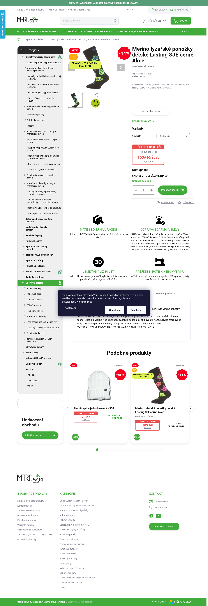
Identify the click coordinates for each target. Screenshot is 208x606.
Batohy (30, 126)
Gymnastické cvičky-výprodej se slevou (42, 140)
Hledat (115, 20)
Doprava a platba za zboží (29, 515)
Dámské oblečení (34, 299)
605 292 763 (161, 507)
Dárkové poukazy (34, 364)
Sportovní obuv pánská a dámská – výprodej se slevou (44, 157)
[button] (97, 450)
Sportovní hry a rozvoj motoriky (36, 247)
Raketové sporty (34, 241)
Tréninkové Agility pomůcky (39, 255)
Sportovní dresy (34, 288)
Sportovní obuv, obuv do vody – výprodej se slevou (41, 132)
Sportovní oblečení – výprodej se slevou (42, 176)
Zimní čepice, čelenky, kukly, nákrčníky (39, 340)
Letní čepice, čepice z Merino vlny (42, 322)
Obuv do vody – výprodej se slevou (43, 164)
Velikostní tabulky (25, 525)
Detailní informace (141, 121)
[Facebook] (151, 515)
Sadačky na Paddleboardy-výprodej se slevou (44, 77)
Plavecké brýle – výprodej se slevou (43, 92)
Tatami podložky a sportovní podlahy (39, 220)
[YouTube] (158, 515)
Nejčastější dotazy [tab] (166, 293)
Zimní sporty (32, 352)
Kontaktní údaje (56, 10)
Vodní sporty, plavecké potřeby (37, 228)
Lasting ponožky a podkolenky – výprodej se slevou (42, 192)
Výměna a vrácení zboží (79, 10)
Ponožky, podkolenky (36, 316)
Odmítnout (115, 310)
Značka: (138, 76)
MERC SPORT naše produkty (30, 10)
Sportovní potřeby (34, 260)
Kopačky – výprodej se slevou (41, 169)
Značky (29, 369)
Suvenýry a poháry (35, 347)
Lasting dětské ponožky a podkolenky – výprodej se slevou (42, 200)
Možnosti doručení (141, 181)
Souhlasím (136, 310)
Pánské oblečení (34, 294)
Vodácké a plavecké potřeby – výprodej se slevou (41, 69)
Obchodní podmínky (26, 539)
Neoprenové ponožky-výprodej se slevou (43, 149)
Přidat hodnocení (33, 435)
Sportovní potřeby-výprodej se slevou (44, 62)
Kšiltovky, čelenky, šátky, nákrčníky (43, 327)
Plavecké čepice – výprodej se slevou (41, 99)
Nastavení (70, 307)
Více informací (85, 301)
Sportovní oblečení (35, 283)
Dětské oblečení (34, 305)
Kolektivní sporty (34, 235)
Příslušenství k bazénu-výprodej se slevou (43, 107)
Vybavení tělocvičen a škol (38, 358)
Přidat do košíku (170, 190)
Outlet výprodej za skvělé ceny (40, 57)
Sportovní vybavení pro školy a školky (34, 534)
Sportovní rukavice (35, 333)
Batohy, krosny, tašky (37, 120)
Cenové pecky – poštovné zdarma (42, 213)
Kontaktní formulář (164, 526)
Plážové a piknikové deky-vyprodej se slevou (43, 85)
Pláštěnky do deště (35, 311)
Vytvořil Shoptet (159, 602)
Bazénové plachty (35, 114)
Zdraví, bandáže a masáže (38, 271)
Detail (75, 437)
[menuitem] (38, 31)
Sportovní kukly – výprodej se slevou (44, 208)
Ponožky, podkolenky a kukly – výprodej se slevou (41, 184)
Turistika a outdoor (35, 277)
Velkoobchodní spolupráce (29, 529)
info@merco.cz (162, 501)
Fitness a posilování (35, 266)
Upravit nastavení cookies (80, 602)
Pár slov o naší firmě (26, 520)
